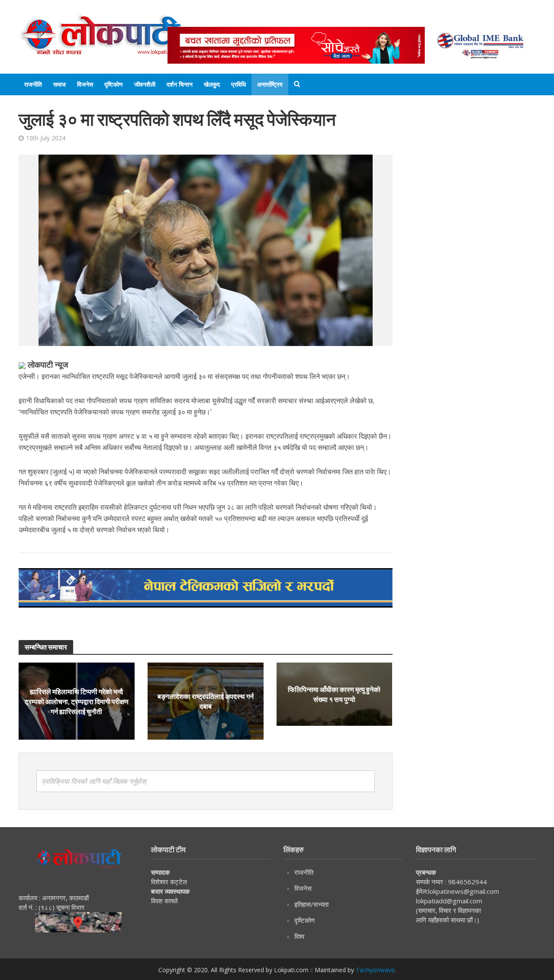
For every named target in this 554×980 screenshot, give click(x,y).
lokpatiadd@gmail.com (449, 900)
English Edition (257, 18)
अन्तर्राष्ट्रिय (270, 84)
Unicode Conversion (375, 18)
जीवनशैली (144, 84)
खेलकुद (212, 84)
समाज (59, 84)
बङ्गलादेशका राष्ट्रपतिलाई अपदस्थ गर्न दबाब (206, 701)
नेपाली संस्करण (312, 18)
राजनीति (33, 84)
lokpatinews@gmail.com (463, 891)
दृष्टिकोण (113, 84)
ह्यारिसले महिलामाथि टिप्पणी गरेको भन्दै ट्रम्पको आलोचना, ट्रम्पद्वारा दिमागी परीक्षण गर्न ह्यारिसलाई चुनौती (77, 701)
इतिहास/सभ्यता (311, 904)
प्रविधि (238, 84)
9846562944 (466, 881)
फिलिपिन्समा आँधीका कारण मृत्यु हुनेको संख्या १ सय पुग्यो (334, 694)
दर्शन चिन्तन (180, 84)
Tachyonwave (375, 970)
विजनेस (85, 84)
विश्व (299, 936)
